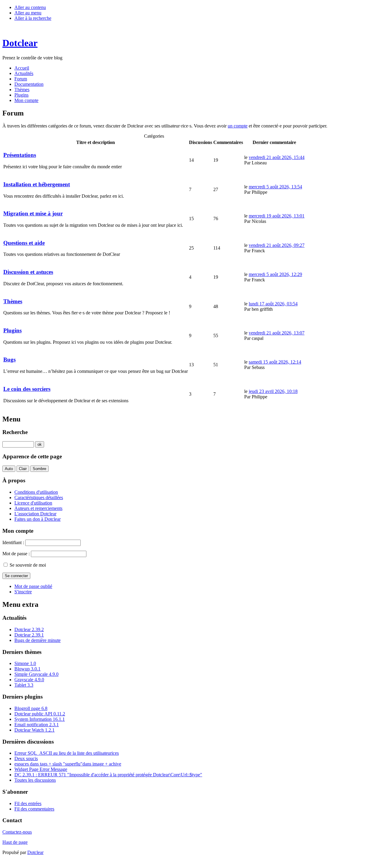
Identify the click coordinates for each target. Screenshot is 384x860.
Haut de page (15, 842)
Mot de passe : (16, 553)
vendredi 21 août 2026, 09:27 (276, 245)
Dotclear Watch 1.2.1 (34, 730)
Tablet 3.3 (23, 685)
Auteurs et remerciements (38, 508)
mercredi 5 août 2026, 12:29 (275, 274)
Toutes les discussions (35, 780)
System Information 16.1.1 (39, 719)
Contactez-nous (17, 832)
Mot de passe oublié (33, 586)
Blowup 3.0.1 (27, 668)
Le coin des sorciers (26, 389)
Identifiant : (13, 542)
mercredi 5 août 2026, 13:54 (275, 186)
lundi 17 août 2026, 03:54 (273, 303)
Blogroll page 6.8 (30, 708)
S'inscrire (23, 591)
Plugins (12, 330)
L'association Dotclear (35, 513)
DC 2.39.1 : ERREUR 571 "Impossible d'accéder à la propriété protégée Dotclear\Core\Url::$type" (108, 774)
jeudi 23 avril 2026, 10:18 (273, 391)
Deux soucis (26, 758)
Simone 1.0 (25, 663)
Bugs (9, 359)
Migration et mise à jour (33, 213)
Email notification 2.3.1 (36, 724)
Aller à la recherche (32, 18)
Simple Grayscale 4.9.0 (36, 674)
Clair (23, 468)
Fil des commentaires (34, 808)
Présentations (19, 155)
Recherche (15, 432)
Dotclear (35, 852)
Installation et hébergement (36, 184)
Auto (9, 468)
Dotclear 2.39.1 (29, 634)
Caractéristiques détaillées (38, 497)
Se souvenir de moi (28, 565)
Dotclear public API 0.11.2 (39, 713)
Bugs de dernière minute (37, 640)
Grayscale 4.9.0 (29, 679)
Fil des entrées (27, 803)
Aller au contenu (30, 7)
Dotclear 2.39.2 (29, 629)
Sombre (39, 468)
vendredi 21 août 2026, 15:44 (276, 157)
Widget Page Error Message (40, 769)
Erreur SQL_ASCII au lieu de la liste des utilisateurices (66, 753)
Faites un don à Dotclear (37, 519)
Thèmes (12, 301)
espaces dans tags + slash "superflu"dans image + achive (67, 763)
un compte (238, 125)
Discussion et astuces (28, 272)
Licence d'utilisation (33, 502)
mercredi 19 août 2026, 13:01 (276, 215)
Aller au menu (27, 12)
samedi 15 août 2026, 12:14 (275, 361)
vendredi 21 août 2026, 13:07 (276, 332)
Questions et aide (24, 243)
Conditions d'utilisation (36, 492)
